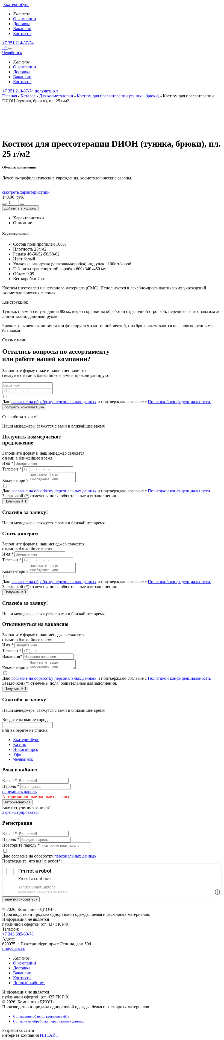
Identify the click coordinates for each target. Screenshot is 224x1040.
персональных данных (75, 856)
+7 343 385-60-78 (18, 934)
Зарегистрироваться (20, 812)
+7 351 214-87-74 (18, 42)
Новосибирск (25, 749)
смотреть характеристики (26, 192)
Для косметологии (56, 96)
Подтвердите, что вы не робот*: (32, 861)
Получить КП (15, 501)
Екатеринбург (26, 739)
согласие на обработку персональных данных (53, 401)
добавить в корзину (20, 208)
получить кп (46, 91)
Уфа (17, 754)
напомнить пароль (19, 791)
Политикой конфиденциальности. (179, 401)
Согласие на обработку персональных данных (48, 1021)
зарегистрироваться (20, 899)
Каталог (28, 96)
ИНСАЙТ (49, 1035)
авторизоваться (17, 802)
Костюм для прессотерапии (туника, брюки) (118, 96)
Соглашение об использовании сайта (41, 1016)
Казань (19, 744)
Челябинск (23, 759)
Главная (9, 96)
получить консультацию (24, 407)
